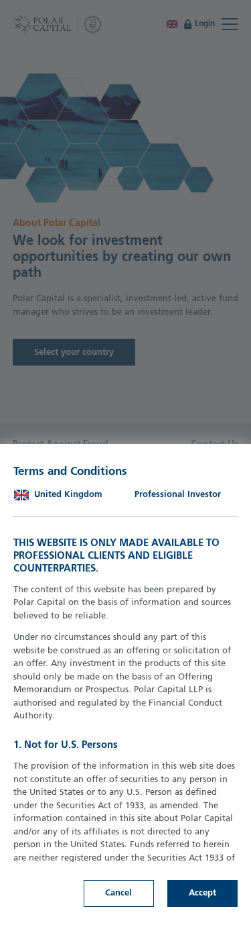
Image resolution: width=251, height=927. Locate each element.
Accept (202, 893)
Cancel (118, 893)
